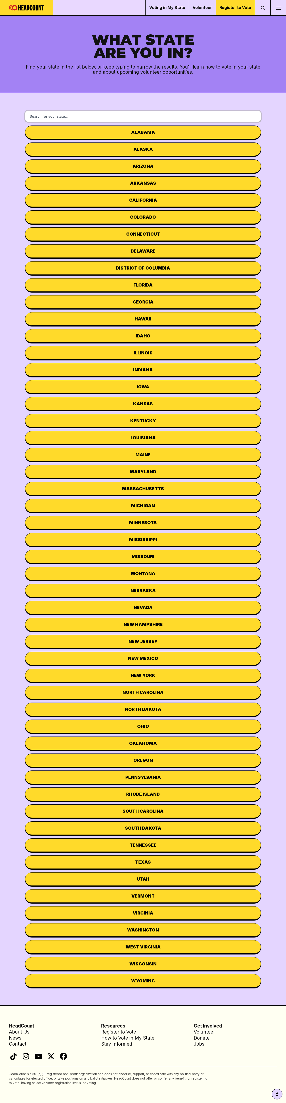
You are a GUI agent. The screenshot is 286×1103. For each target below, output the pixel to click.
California (143, 200)
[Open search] (262, 7)
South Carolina (143, 811)
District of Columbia (143, 268)
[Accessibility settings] (277, 1094)
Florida (143, 285)
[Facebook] (63, 1056)
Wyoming (143, 981)
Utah (143, 879)
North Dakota (143, 709)
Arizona (143, 166)
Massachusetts (143, 488)
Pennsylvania (143, 777)
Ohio (143, 726)
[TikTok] (13, 1056)
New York (143, 675)
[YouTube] (38, 1056)
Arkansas (143, 183)
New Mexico (143, 658)
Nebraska (143, 590)
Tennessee (143, 845)
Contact (17, 1044)
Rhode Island (143, 794)
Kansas (143, 403)
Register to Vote (235, 7)
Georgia (143, 302)
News (15, 1038)
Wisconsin (143, 964)
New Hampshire (143, 624)
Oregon (143, 760)
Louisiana (143, 437)
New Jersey (143, 641)
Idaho (143, 336)
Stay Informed (116, 1044)
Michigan (143, 505)
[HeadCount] (26, 7)
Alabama (143, 132)
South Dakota (143, 828)
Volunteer (202, 7)
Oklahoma (143, 743)
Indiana (143, 370)
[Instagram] (25, 1056)
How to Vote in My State (127, 1038)
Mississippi (143, 539)
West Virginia (143, 947)
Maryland (143, 471)
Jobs (199, 1044)
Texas (143, 862)
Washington (143, 930)
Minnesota (143, 522)
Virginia (143, 913)
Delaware (143, 251)
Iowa (143, 386)
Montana (143, 573)
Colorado (143, 217)
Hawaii (143, 319)
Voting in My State (167, 7)
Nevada (143, 607)
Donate (202, 1038)
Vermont (143, 896)
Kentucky (143, 420)
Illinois (143, 353)
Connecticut (143, 234)
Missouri (143, 556)
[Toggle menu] (278, 7)
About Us (19, 1032)
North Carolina (143, 692)
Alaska (143, 149)
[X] (50, 1056)
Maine (143, 454)
